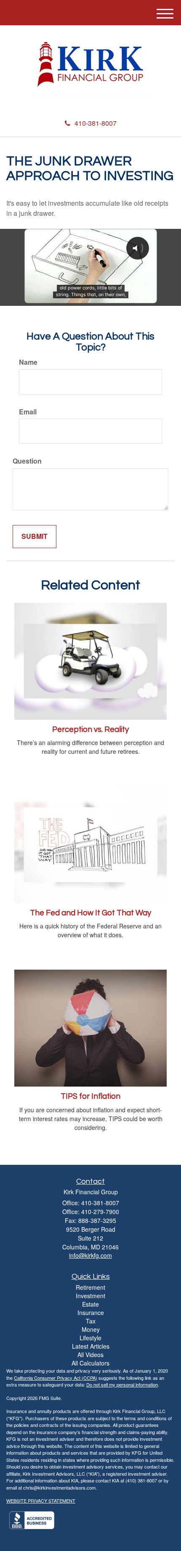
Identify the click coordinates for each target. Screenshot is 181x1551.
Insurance (90, 1312)
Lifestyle (90, 1338)
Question (27, 461)
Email (28, 411)
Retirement (90, 1287)
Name (28, 362)
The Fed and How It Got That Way (90, 913)
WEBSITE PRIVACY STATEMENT (40, 1500)
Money (91, 1329)
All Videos (90, 1354)
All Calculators (90, 1363)
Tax (91, 1321)
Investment (90, 1295)
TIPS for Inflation (90, 1096)
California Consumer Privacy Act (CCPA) (55, 1377)
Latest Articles (90, 1346)
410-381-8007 (96, 123)
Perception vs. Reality (90, 730)
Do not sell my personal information (122, 1384)
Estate (90, 1304)
